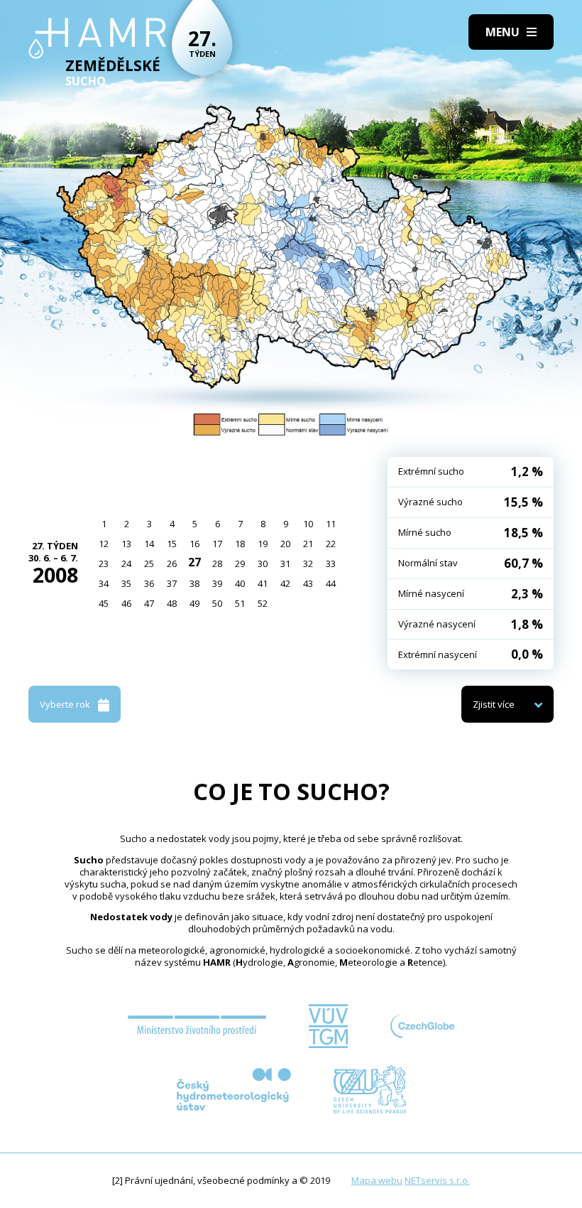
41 (263, 583)
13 (126, 543)
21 (308, 543)
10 (308, 523)
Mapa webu (376, 1180)
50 (217, 603)
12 (104, 543)
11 (331, 523)
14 (149, 543)
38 (194, 583)
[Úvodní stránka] (97, 38)
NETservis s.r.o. (437, 1180)
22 (331, 543)
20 (285, 543)
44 (331, 583)
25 (149, 563)
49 (194, 603)
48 (172, 603)
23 (104, 563)
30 (263, 563)
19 (263, 543)
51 (240, 603)
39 (217, 583)
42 (285, 583)
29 (240, 563)
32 (308, 563)
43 (308, 583)
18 (240, 543)
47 (149, 603)
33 (331, 563)
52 (263, 603)
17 (217, 543)
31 (285, 563)
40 (240, 583)
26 (172, 563)
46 (126, 603)
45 (104, 603)
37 (172, 583)
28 (217, 563)
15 (172, 543)
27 (194, 562)
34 (104, 583)
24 (126, 563)
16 (194, 543)
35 (126, 583)
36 (149, 583)
